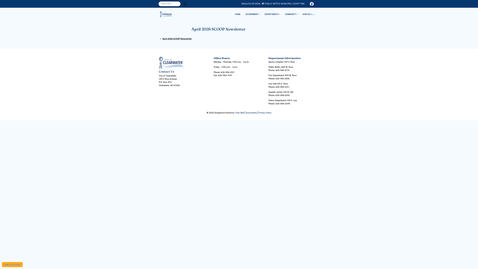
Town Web (239, 113)
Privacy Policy (265, 113)
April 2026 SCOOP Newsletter (177, 39)
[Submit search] (184, 3)
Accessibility (251, 113)
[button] (254, 14)
